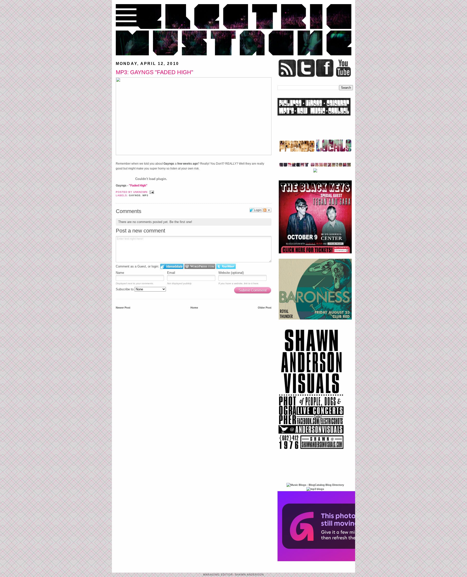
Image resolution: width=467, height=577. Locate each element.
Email (171, 273)
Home (194, 307)
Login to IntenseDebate (171, 266)
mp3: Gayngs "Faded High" (154, 72)
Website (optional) (231, 273)
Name (120, 273)
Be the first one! (181, 222)
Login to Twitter (226, 266)
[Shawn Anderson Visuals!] (311, 450)
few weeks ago (187, 163)
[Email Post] (151, 192)
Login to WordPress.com (199, 266)
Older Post (264, 307)
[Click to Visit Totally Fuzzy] (330, 560)
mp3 (145, 195)
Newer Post (123, 307)
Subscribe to (125, 289)
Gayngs (168, 163)
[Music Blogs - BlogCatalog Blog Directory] (315, 484)
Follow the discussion (267, 210)
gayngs (135, 195)
